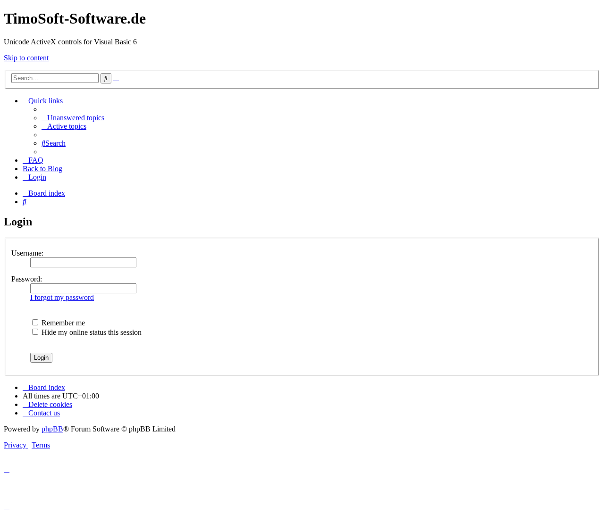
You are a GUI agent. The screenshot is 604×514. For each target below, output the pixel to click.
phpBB (52, 429)
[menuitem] (73, 118)
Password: (26, 279)
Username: (27, 253)
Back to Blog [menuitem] (42, 169)
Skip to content (26, 58)
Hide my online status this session (91, 332)
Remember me (62, 323)
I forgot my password (62, 297)
